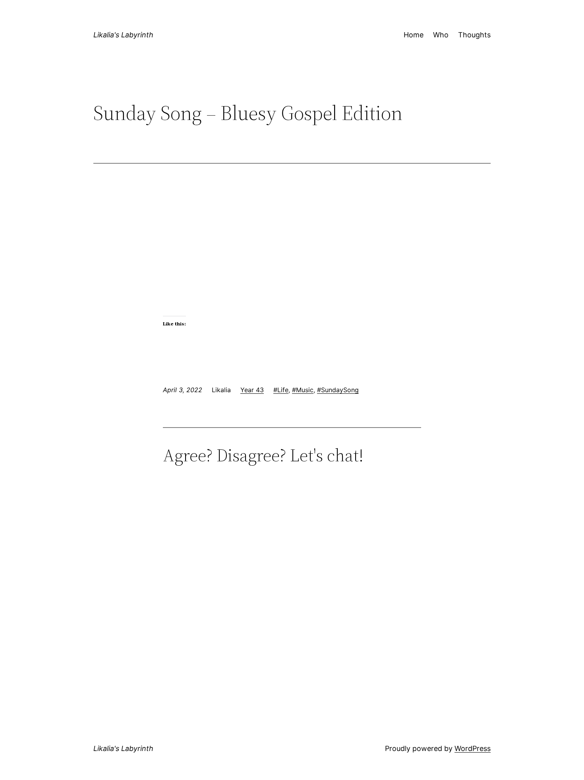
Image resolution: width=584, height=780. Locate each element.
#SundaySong (338, 390)
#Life (280, 390)
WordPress (472, 748)
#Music (302, 390)
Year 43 (252, 390)
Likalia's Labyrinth (123, 35)
